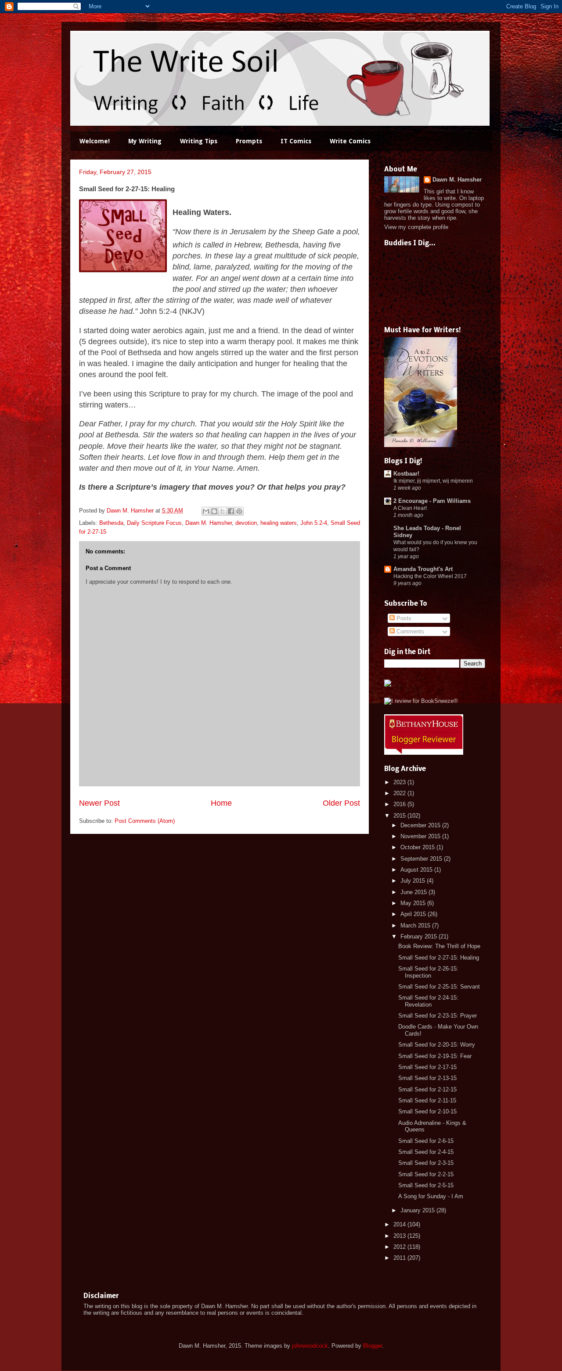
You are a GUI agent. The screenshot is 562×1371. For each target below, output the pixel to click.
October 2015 (418, 847)
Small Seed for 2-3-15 (426, 1163)
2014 (400, 1224)
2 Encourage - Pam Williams (432, 501)
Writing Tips (198, 141)
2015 (400, 815)
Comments (409, 631)
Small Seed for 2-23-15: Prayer (437, 1015)
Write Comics (350, 141)
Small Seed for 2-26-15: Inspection (428, 972)
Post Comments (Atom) (145, 821)
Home (221, 803)
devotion (246, 523)
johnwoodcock (310, 1345)
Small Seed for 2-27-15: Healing (438, 957)
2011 (400, 1258)
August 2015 (417, 869)
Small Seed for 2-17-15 (427, 1067)
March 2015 (416, 925)
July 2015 (413, 880)
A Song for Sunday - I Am (430, 1196)
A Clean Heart (410, 508)
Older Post (341, 803)
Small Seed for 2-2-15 (426, 1174)
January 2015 (418, 1210)
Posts (403, 618)
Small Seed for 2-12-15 (427, 1089)
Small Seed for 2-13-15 (427, 1078)
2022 (400, 793)
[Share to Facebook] (231, 511)
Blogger (372, 1345)
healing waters (278, 523)
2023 (400, 782)
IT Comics (296, 141)
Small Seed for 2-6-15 (426, 1141)
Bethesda (111, 523)
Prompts (249, 141)
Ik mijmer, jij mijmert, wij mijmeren (433, 481)
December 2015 (421, 825)
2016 (400, 804)
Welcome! (94, 141)
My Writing (145, 141)
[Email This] (206, 511)
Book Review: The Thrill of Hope (439, 946)
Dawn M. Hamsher (208, 523)
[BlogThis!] (214, 511)
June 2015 (414, 892)
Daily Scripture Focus (154, 523)
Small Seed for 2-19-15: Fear (435, 1056)
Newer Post (99, 803)
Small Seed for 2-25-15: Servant (439, 986)
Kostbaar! (406, 473)
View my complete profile (416, 227)
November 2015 (421, 836)
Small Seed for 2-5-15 (426, 1185)
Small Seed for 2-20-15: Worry (436, 1044)
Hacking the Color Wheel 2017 (430, 576)
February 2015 (419, 936)
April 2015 (414, 914)
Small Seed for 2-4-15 (426, 1152)
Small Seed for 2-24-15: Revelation (428, 1001)
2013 (400, 1236)
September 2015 (422, 858)
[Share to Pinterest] (239, 511)
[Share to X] (222, 511)
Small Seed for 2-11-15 (427, 1100)
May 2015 (413, 903)
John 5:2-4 (313, 523)
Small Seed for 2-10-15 (427, 1111)
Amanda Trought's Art (423, 569)
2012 (400, 1247)
